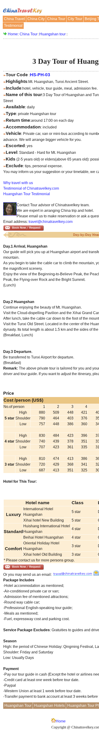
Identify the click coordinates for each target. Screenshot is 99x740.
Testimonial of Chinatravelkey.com (31, 188)
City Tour (75, 19)
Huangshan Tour (18, 705)
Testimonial (13, 25)
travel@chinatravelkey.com (51, 222)
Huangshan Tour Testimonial (26, 194)
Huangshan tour (52, 34)
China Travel (14, 19)
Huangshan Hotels (49, 705)
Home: (14, 34)
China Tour (56, 19)
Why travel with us (18, 183)
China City (36, 19)
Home (61, 721)
